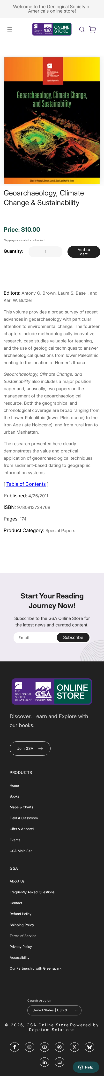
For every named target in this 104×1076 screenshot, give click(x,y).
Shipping (9, 240)
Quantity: (13, 251)
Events (15, 840)
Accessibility (20, 957)
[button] (9, 29)
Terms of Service (23, 936)
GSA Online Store (48, 1024)
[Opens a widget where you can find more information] (86, 1068)
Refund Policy (20, 914)
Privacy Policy (21, 946)
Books (14, 796)
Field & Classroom (24, 818)
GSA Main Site (21, 851)
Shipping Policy (22, 925)
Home (14, 785)
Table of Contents (26, 484)
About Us (17, 881)
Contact (16, 903)
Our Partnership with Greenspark (35, 968)
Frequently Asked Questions (32, 892)
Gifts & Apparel (22, 829)
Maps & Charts (21, 807)
